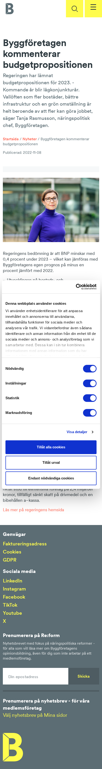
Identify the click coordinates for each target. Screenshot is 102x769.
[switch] (90, 383)
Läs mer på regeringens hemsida (33, 509)
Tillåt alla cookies (51, 447)
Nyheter (30, 138)
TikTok (10, 605)
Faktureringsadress (25, 543)
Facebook (14, 597)
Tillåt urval (51, 462)
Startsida (11, 138)
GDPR (9, 560)
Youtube (12, 613)
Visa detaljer (77, 432)
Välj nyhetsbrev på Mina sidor (35, 715)
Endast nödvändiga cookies (51, 478)
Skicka (84, 676)
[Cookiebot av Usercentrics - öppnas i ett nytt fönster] (76, 287)
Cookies (12, 552)
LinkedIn (12, 580)
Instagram (14, 589)
